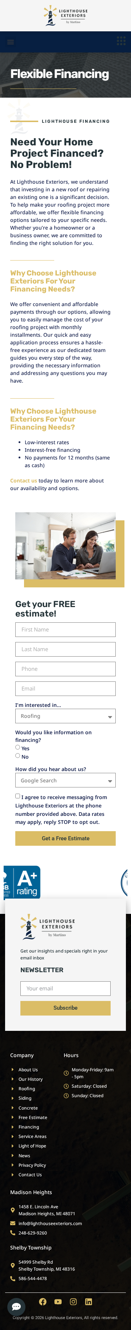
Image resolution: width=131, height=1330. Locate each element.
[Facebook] (43, 1302)
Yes (25, 748)
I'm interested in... (38, 704)
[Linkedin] (88, 1302)
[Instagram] (73, 1302)
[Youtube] (58, 1302)
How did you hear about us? (50, 769)
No (25, 756)
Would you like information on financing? (53, 736)
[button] (10, 41)
